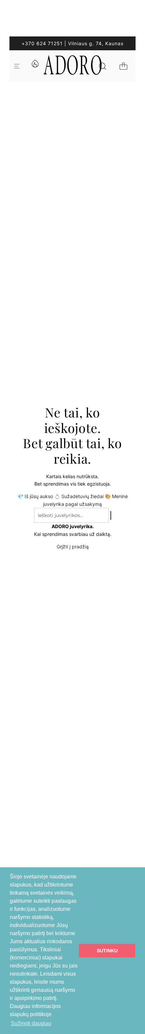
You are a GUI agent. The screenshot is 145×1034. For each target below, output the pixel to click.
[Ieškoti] (102, 66)
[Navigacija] (16, 66)
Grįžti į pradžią (73, 546)
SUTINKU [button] (107, 950)
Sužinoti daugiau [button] (31, 1023)
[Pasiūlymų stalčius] (34, 66)
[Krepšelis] (123, 66)
